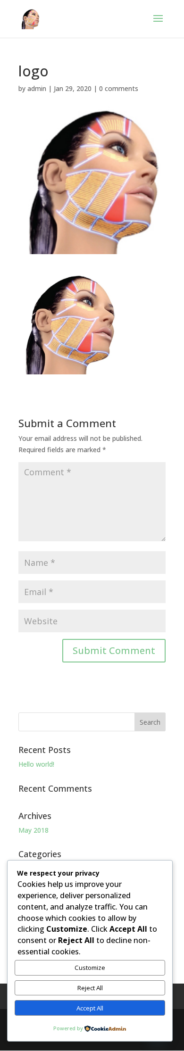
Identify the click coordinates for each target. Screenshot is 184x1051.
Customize (90, 967)
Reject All (90, 988)
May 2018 (33, 830)
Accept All (89, 1008)
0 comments (118, 88)
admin (36, 88)
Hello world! (36, 764)
